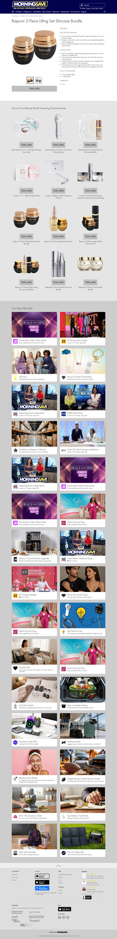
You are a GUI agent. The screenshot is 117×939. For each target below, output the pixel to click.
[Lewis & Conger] (36, 912)
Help (59, 871)
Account (37, 871)
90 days (62, 84)
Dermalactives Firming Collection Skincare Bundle (90, 150)
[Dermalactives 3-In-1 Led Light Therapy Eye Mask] (26, 141)
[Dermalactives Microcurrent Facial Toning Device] (58, 141)
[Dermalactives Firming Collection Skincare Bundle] (90, 141)
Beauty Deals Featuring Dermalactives (32, 16)
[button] (13, 12)
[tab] (30, 80)
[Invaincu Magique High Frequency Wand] (58, 187)
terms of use (54, 892)
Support (83, 12)
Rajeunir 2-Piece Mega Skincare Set (58, 241)
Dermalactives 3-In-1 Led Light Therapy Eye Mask (26, 150)
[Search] (81, 5)
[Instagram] (63, 917)
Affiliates (60, 883)
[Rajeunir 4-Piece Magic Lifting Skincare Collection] (26, 278)
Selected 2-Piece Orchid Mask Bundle (90, 288)
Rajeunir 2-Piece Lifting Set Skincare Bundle (26, 242)
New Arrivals (46, 12)
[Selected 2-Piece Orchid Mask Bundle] (90, 278)
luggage (88, 8)
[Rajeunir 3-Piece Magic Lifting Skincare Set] (90, 232)
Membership (65, 12)
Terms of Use (75, 936)
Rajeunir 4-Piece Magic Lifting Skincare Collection (26, 288)
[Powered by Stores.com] (58, 933)
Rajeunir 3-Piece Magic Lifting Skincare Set (90, 242)
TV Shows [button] (18, 12)
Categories (27, 12)
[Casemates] (27, 924)
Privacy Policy (68, 936)
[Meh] (19, 916)
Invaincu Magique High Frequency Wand (58, 196)
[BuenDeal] (36, 920)
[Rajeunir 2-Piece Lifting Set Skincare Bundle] (26, 232)
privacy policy (40, 894)
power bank (95, 8)
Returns (60, 880)
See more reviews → (87, 894)
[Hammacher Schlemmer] (19, 912)
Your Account (75, 12)
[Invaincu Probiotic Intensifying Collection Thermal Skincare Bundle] (90, 187)
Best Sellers (37, 12)
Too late (34, 88)
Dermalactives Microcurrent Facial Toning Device (58, 150)
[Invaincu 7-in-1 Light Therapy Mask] (26, 187)
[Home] (30, 4)
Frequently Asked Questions (65, 874)
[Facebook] (59, 917)
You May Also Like (22, 308)
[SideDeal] (19, 920)
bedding (101, 8)
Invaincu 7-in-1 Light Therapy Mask (26, 195)
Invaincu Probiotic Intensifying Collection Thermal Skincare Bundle (90, 196)
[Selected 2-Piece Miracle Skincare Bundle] (58, 278)
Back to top (58, 866)
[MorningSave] (36, 916)
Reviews (84, 871)
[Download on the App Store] (64, 909)
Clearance (55, 12)
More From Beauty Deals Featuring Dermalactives (39, 108)
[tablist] (34, 80)
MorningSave (15, 16)
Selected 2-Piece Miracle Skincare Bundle (58, 288)
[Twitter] (67, 917)
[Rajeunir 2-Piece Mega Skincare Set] (58, 232)
